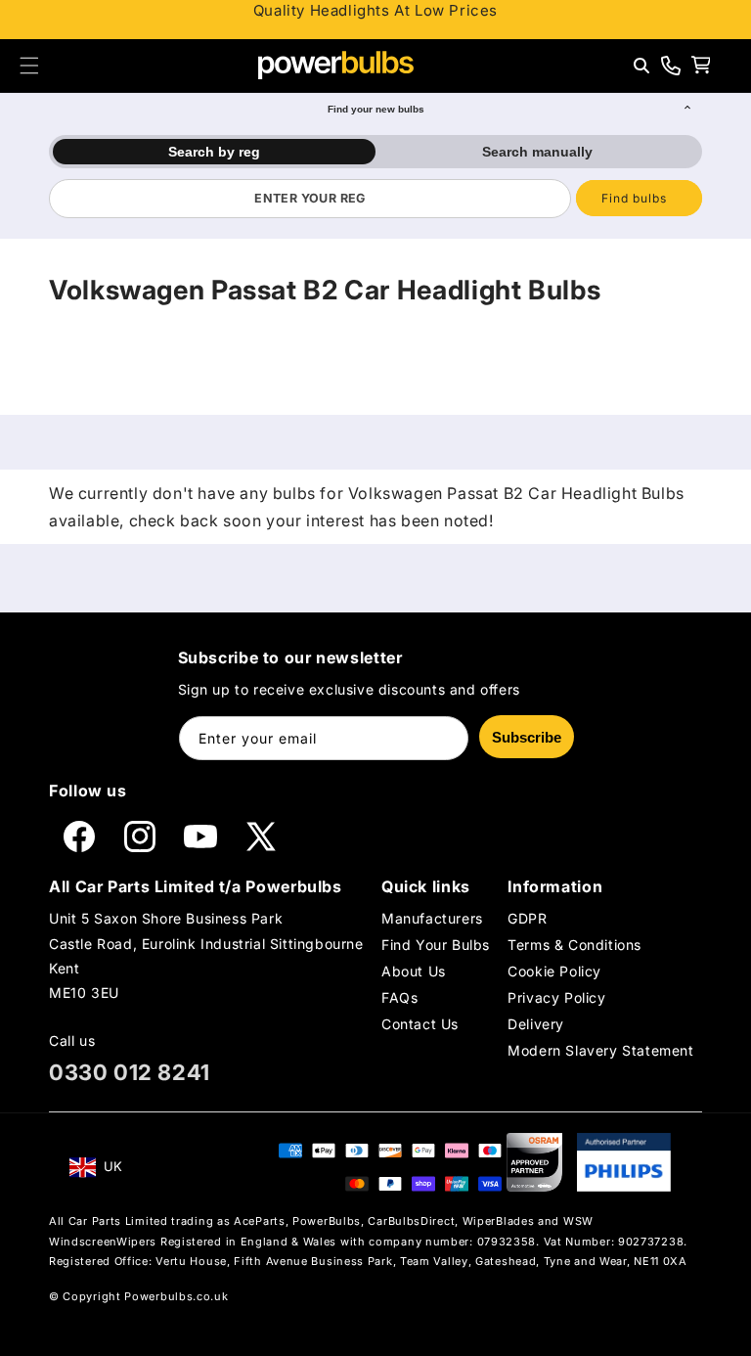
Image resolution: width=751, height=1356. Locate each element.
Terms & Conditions (574, 944)
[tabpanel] (375, 198)
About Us (413, 971)
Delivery (536, 1024)
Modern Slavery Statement (600, 1050)
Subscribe (526, 737)
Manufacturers (432, 918)
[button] (29, 65)
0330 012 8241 (129, 1072)
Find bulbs (634, 198)
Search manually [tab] (537, 151)
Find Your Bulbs (435, 944)
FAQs (399, 997)
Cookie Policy (554, 971)
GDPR (527, 918)
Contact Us (420, 1024)
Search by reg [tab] (214, 151)
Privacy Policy (556, 997)
